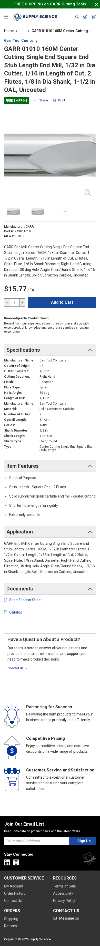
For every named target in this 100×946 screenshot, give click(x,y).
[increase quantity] (22, 302)
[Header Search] (77, 17)
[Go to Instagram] (16, 862)
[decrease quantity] (7, 302)
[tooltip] (23, 31)
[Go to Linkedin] (7, 862)
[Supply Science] (89, 859)
